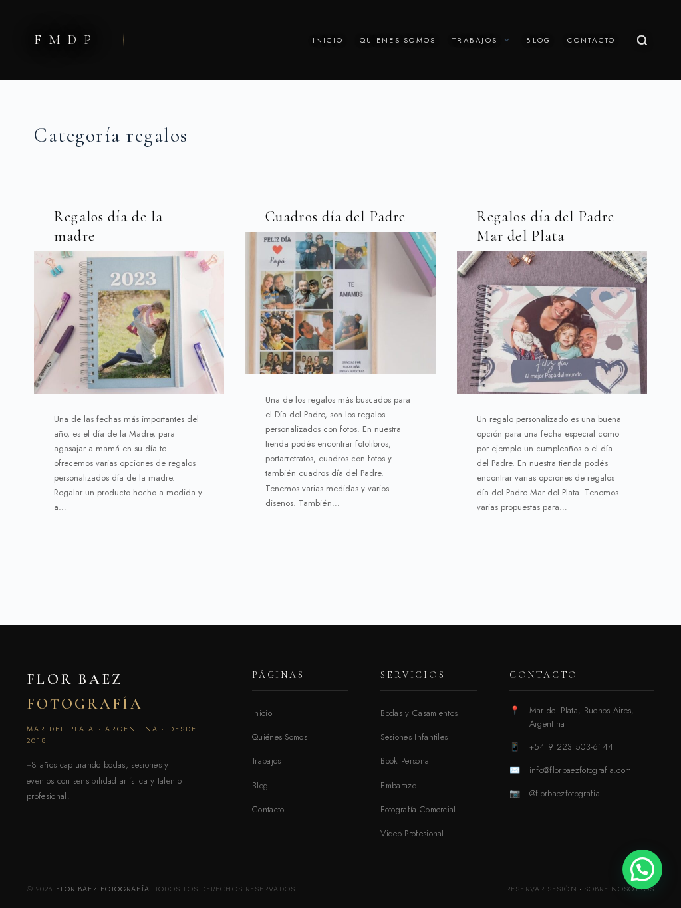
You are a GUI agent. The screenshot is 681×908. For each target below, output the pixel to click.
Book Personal (405, 760)
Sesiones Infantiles (414, 737)
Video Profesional (412, 833)
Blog (260, 785)
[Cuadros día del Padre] (340, 303)
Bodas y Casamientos (419, 713)
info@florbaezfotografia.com (580, 770)
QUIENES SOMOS (398, 40)
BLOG (538, 40)
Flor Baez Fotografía (103, 888)
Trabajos (266, 760)
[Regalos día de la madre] (129, 322)
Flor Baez (85, 691)
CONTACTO (591, 40)
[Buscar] (642, 40)
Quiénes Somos (279, 737)
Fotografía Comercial (418, 809)
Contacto (268, 809)
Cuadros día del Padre (335, 216)
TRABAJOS (474, 40)
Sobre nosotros (619, 888)
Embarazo (398, 785)
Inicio (262, 713)
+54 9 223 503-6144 (571, 746)
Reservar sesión (541, 888)
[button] (642, 869)
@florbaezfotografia (564, 793)
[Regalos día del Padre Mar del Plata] (552, 322)
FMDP (66, 40)
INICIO (328, 40)
